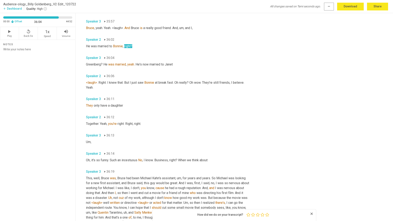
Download (350, 6)
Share (378, 6)
